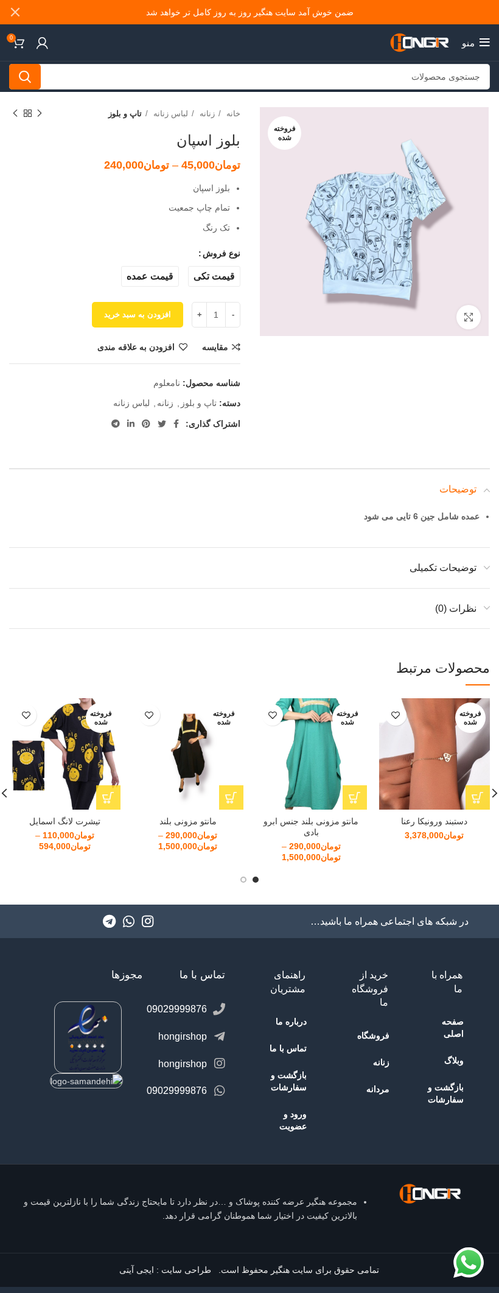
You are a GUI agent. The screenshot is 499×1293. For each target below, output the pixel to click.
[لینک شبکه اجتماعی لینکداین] (131, 424)
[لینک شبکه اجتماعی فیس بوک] (176, 424)
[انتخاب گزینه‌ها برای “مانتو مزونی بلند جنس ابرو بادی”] (355, 797)
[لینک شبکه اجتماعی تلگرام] (116, 424)
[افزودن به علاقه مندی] (396, 715)
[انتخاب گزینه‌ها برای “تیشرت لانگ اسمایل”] (108, 797)
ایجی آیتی (136, 1270)
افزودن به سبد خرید (137, 314)
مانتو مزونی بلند (188, 821)
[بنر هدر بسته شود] (15, 12)
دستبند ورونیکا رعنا (434, 821)
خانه (232, 113)
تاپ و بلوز (125, 113)
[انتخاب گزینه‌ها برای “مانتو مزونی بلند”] (231, 797)
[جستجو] (25, 76)
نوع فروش (221, 253)
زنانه (206, 113)
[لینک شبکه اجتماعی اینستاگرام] (147, 921)
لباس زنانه (169, 113)
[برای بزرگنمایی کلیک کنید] (468, 317)
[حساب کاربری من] (42, 42)
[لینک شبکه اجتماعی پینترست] (146, 424)
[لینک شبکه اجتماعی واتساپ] (128, 921)
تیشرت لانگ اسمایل (64, 821)
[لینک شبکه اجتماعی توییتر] (162, 424)
